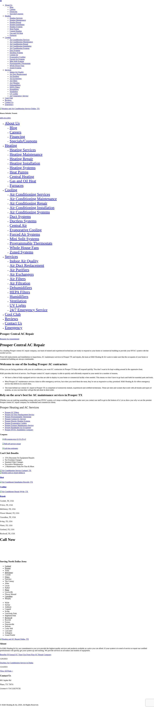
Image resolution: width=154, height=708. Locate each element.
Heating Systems (16, 27)
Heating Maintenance (18, 20)
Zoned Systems (15, 68)
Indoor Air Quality (17, 72)
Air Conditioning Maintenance (21, 42)
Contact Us (9, 102)
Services (8, 70)
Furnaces (13, 35)
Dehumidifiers (15, 85)
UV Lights (14, 94)
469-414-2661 (5, 118)
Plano (7, 590)
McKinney (9, 573)
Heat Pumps (14, 29)
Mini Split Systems (17, 61)
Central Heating (16, 31)
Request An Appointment (9, 339)
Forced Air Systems (17, 59)
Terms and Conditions (8, 701)
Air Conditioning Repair (19, 44)
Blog (11, 7)
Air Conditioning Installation (20, 46)
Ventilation (14, 92)
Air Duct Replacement (18, 74)
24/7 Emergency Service (19, 96)
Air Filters (13, 81)
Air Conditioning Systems (19, 48)
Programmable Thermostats (20, 63)
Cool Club (9, 98)
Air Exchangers (16, 79)
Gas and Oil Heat (16, 33)
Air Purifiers (14, 76)
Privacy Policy (5, 697)
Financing (13, 12)
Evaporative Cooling (17, 57)
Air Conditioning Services (19, 40)
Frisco (7, 577)
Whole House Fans (17, 66)
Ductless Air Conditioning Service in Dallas (16, 663)
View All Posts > (6, 671)
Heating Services (16, 18)
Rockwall (8, 618)
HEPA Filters (15, 87)
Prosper (8, 568)
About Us (8, 5)
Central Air (14, 55)
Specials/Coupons (16, 14)
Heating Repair (15, 22)
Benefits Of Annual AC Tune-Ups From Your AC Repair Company (25, 655)
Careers (12, 9)
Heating (8, 16)
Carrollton (9, 596)
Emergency (9, 105)
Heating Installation (17, 25)
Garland (8, 566)
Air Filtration (14, 83)
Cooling (8, 38)
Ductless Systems (16, 53)
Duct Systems (15, 50)
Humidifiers (14, 89)
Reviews (8, 100)
